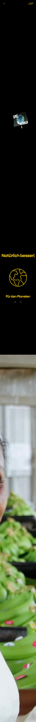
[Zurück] (15, 302)
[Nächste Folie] (33, 625)
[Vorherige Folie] (3, 625)
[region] (18, 283)
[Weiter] (20, 302)
